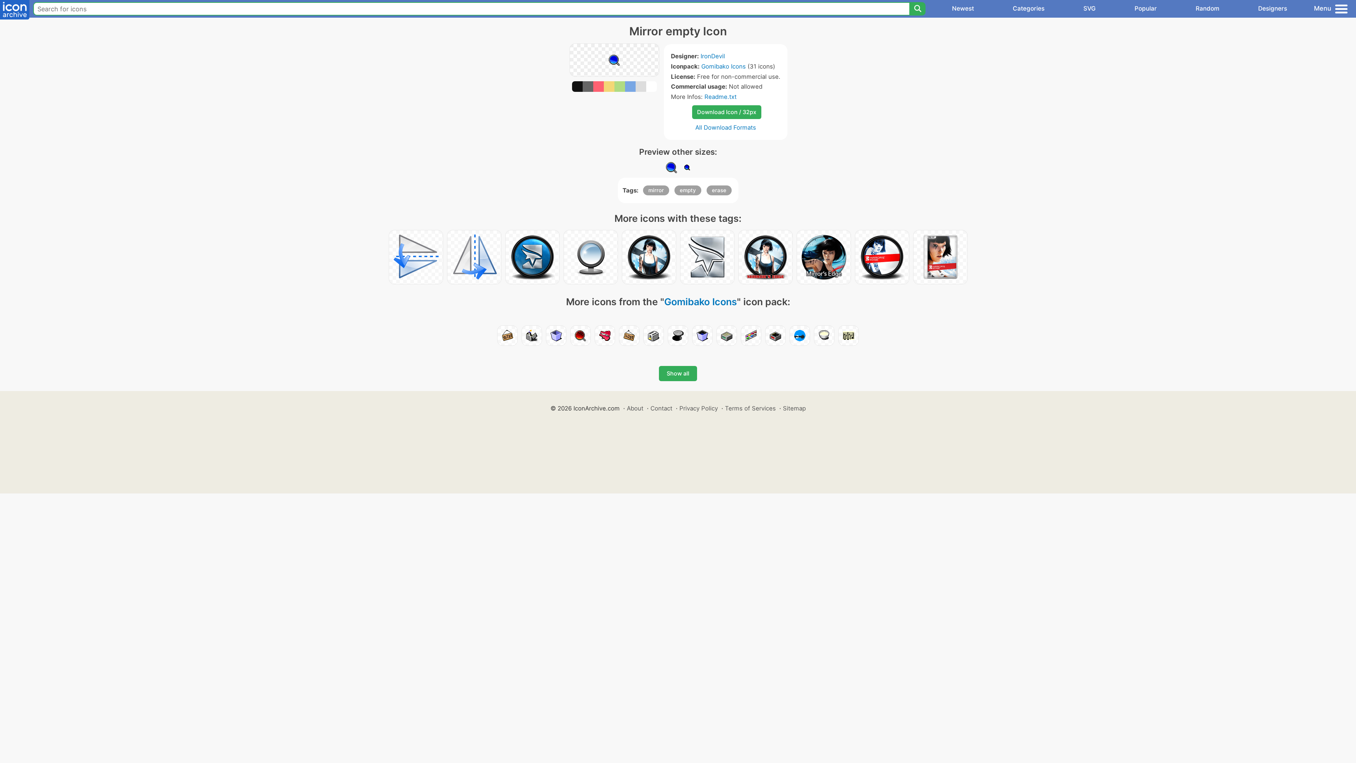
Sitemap (794, 408)
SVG (1089, 8)
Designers (1272, 8)
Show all (678, 373)
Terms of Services (750, 408)
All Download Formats (725, 127)
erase (719, 190)
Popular (1146, 8)
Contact (661, 408)
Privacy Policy (698, 408)
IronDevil (713, 56)
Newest (963, 8)
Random (1207, 8)
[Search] (917, 9)
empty (688, 190)
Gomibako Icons (723, 66)
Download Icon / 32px (726, 112)
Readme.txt (720, 96)
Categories (1029, 8)
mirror (656, 190)
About (635, 408)
